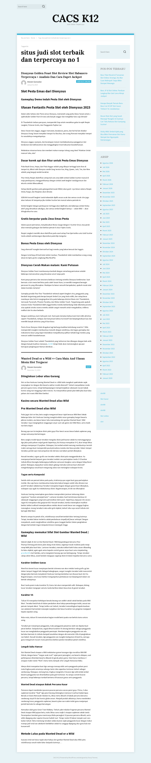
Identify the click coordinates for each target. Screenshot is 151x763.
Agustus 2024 (108, 260)
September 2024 (109, 256)
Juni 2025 (106, 218)
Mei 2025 (106, 222)
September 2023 (109, 306)
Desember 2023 (108, 294)
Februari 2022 (108, 374)
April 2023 (106, 327)
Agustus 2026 (108, 163)
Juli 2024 (106, 264)
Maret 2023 (107, 332)
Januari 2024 (107, 289)
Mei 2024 (106, 273)
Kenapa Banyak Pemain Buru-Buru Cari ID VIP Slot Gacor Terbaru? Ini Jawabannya (111, 106)
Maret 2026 (107, 180)
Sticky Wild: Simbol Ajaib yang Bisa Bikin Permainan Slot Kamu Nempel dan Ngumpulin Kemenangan (112, 135)
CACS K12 (75, 18)
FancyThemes (92, 758)
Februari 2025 (108, 235)
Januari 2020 (107, 378)
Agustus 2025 (108, 209)
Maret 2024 (107, 281)
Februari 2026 (108, 184)
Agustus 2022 (108, 361)
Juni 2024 (106, 268)
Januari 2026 (107, 188)
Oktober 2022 (108, 353)
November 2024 (109, 247)
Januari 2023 (107, 340)
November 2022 (109, 348)
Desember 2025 (108, 192)
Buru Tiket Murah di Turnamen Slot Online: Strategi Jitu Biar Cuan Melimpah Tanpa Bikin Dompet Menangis (112, 79)
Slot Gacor (104, 399)
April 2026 (106, 175)
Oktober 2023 (108, 302)
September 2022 (109, 357)
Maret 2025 (107, 230)
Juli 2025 (106, 213)
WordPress (72, 758)
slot (101, 421)
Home (33, 38)
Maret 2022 (107, 370)
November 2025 (109, 197)
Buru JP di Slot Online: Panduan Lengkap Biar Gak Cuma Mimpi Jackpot (112, 93)
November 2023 (109, 298)
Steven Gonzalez (34, 81)
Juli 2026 (106, 167)
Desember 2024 (108, 243)
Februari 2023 (108, 336)
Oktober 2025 (108, 201)
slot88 (50, 344)
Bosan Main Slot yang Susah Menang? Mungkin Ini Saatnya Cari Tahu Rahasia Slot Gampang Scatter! (112, 120)
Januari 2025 (107, 239)
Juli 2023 (106, 315)
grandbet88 (25, 553)
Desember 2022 (108, 344)
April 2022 (106, 365)
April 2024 (106, 277)
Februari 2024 (108, 285)
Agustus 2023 (108, 310)
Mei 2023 (106, 323)
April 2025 (106, 226)
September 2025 (109, 205)
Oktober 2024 (108, 251)
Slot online (104, 416)
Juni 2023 (106, 319)
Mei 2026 (106, 171)
